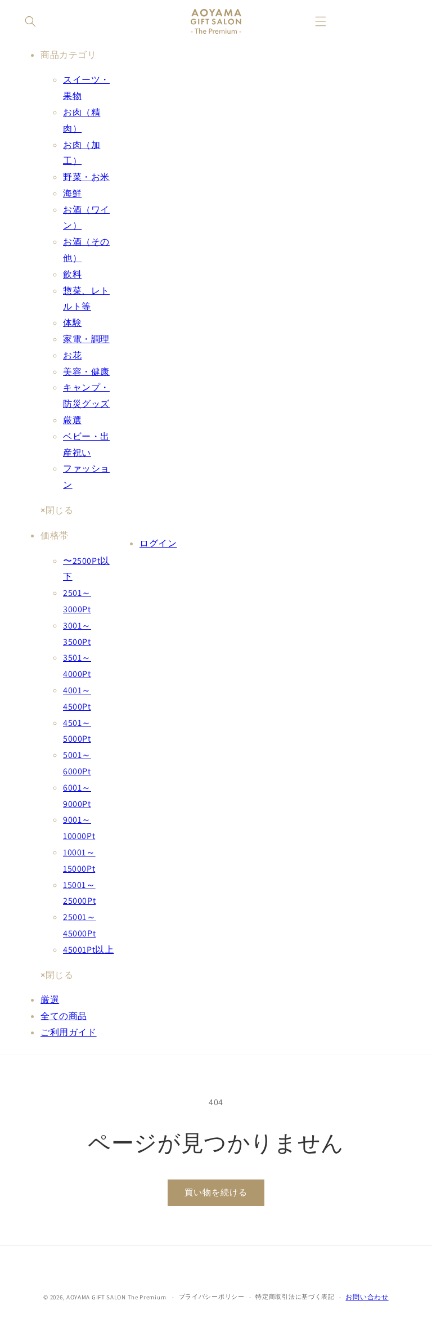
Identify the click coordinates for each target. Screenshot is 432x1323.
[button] (30, 21)
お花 (72, 355)
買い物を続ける (216, 1192)
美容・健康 (86, 372)
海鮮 (72, 193)
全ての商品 (63, 1016)
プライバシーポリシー (212, 1296)
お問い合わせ (366, 1297)
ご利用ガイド (68, 1032)
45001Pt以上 (88, 950)
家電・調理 (86, 339)
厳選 (72, 420)
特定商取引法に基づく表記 (294, 1296)
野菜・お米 (86, 177)
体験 (72, 323)
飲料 (72, 274)
